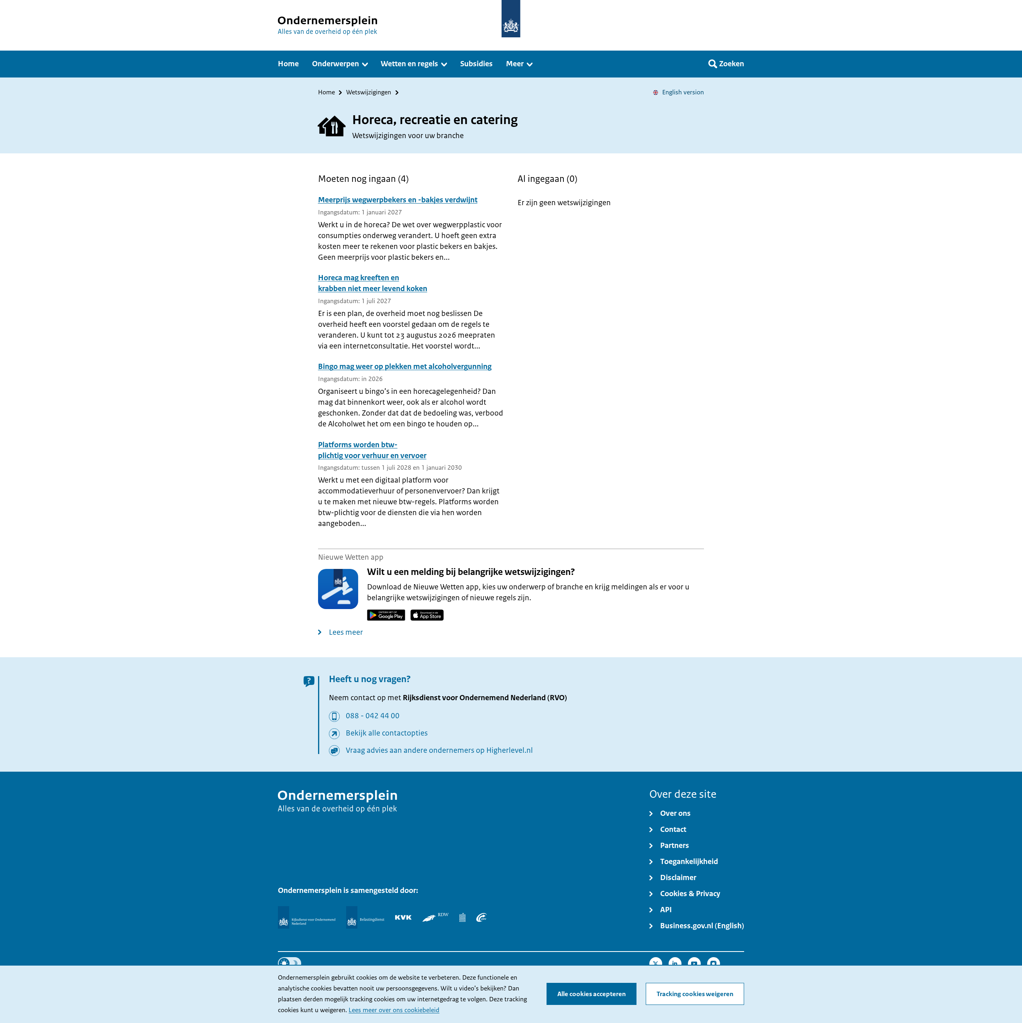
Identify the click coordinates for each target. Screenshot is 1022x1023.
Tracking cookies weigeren (695, 994)
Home (326, 92)
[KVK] (403, 917)
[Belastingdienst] (365, 917)
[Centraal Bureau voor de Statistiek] (462, 917)
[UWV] (481, 917)
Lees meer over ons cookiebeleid (394, 1010)
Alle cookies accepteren (591, 994)
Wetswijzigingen (368, 92)
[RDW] (435, 917)
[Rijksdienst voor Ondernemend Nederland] (306, 917)
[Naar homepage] (511, 18)
